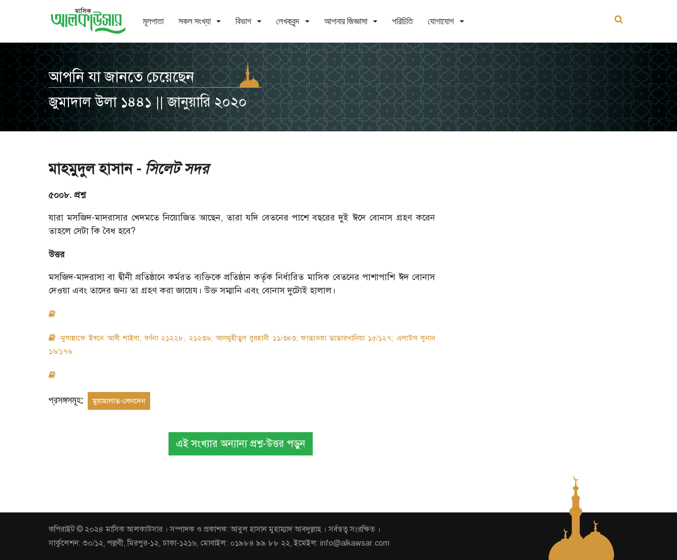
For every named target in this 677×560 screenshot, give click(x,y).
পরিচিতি (402, 21)
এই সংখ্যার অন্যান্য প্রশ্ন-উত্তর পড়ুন (240, 444)
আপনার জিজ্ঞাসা (345, 21)
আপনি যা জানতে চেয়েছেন (121, 76)
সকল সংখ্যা (194, 21)
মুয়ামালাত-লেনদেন (119, 400)
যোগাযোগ (441, 21)
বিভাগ (243, 21)
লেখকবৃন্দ (287, 21)
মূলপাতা (153, 21)
